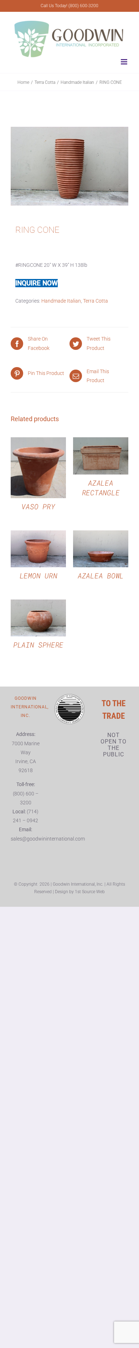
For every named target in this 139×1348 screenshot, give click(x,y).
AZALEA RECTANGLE (101, 487)
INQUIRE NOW (36, 283)
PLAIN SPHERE (38, 644)
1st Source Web (90, 891)
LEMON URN (38, 575)
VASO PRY (38, 506)
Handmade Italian (61, 301)
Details (38, 468)
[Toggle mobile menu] (124, 62)
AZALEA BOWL (101, 575)
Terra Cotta (95, 301)
